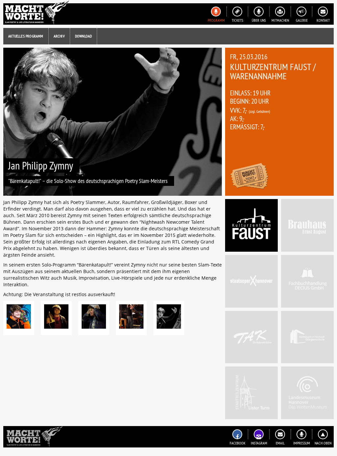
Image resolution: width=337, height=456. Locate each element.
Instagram (259, 443)
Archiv (59, 36)
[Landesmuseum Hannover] (307, 393)
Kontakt (323, 20)
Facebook (238, 443)
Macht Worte (36, 12)
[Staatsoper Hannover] (251, 281)
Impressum (301, 443)
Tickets (237, 20)
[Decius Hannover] (307, 281)
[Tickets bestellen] (249, 177)
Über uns (259, 20)
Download (83, 36)
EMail (280, 443)
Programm (216, 20)
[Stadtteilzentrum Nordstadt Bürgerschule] (307, 337)
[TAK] (251, 337)
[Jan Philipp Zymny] (18, 318)
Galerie (302, 20)
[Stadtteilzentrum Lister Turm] (251, 393)
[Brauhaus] (307, 225)
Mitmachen (280, 20)
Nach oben (323, 443)
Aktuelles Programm (25, 36)
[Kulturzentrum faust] (251, 225)
